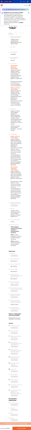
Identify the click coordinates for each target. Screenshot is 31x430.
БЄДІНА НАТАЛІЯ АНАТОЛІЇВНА (15, 88)
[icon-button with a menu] (29, 5)
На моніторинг (22, 428)
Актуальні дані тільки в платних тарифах (15, 423)
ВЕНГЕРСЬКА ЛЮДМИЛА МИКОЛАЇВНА (14, 67)
